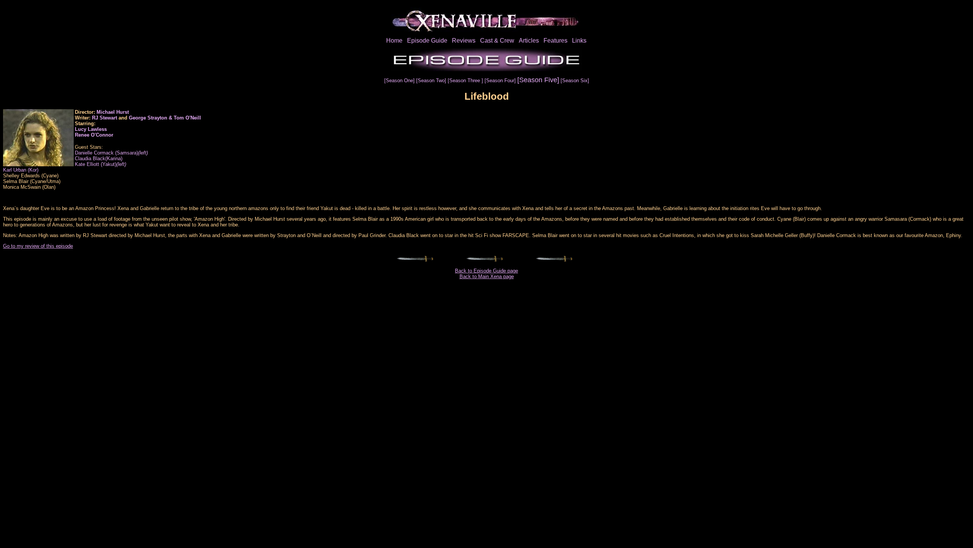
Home (394, 40)
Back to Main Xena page (487, 276)
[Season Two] (432, 80)
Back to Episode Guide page (486, 271)
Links (579, 40)
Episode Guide (427, 40)
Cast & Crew (497, 40)
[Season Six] (575, 80)
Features (555, 40)
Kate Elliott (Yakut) (100, 164)
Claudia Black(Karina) (98, 158)
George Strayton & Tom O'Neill (165, 118)
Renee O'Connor (94, 135)
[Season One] (400, 80)
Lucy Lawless (91, 129)
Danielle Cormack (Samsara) (111, 153)
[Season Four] (501, 80)
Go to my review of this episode (38, 246)
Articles (529, 40)
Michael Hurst (113, 112)
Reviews (463, 40)
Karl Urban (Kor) (20, 170)
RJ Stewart (104, 118)
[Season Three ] (466, 80)
